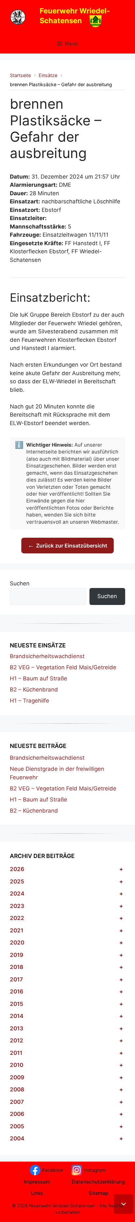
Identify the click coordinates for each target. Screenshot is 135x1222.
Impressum (37, 1182)
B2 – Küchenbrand (34, 689)
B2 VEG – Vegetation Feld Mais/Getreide (63, 667)
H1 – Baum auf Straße (38, 678)
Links (37, 1193)
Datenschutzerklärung (98, 1182)
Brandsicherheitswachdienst (47, 656)
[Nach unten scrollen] (123, 1204)
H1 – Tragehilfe (29, 700)
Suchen (19, 583)
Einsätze (48, 75)
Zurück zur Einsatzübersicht (67, 545)
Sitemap (98, 1193)
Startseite (20, 75)
